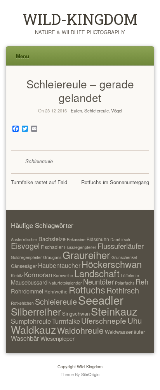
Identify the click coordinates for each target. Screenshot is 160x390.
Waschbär (25, 338)
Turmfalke (66, 321)
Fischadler (52, 246)
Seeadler (100, 300)
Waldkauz (33, 329)
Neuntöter (98, 281)
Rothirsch (122, 290)
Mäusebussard (29, 282)
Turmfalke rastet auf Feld (39, 182)
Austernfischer (24, 239)
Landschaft (97, 273)
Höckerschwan (112, 264)
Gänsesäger (24, 265)
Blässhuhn (98, 239)
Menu (22, 56)
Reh (142, 281)
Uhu (134, 320)
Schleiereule (96, 110)
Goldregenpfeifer (26, 257)
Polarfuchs (124, 283)
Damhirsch (120, 239)
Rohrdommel (27, 291)
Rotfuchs (87, 289)
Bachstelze (52, 239)
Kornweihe (63, 275)
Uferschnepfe (103, 320)
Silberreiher (36, 311)
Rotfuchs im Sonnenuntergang (115, 182)
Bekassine (76, 239)
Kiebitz (17, 275)
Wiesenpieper (57, 338)
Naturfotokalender (65, 283)
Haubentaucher (59, 265)
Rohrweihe (56, 291)
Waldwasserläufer (125, 331)
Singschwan (76, 313)
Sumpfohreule (31, 321)
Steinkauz (114, 311)
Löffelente (130, 275)
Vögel (116, 110)
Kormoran (38, 274)
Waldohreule (80, 330)
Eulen (76, 110)
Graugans (52, 257)
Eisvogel (25, 245)
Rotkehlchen (22, 303)
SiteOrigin (90, 374)
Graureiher (86, 254)
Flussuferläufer (120, 246)
